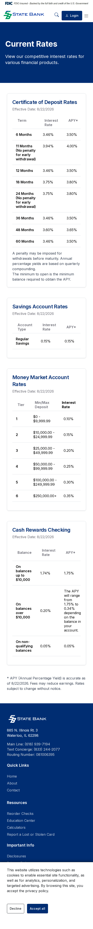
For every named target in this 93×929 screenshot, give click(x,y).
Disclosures (16, 856)
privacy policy (36, 891)
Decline (15, 908)
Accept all (37, 908)
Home (12, 776)
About (12, 783)
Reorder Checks (20, 813)
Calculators (16, 827)
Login (74, 15)
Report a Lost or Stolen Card (31, 834)
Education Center (21, 820)
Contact (13, 790)
